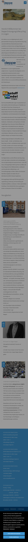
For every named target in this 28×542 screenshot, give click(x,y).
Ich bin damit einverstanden (14, 533)
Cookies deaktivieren (14, 537)
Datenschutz (6, 529)
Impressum (12, 529)
